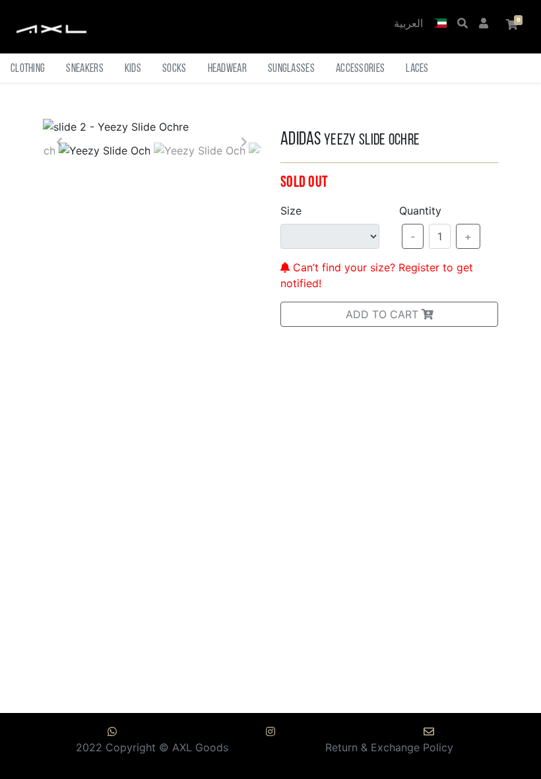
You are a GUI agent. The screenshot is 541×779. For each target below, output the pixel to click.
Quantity (420, 210)
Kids (133, 69)
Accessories (360, 69)
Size (291, 210)
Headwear (227, 69)
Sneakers (84, 69)
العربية (408, 24)
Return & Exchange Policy (389, 747)
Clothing (28, 69)
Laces (417, 69)
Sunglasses (291, 69)
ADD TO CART (384, 314)
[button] (440, 24)
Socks (174, 69)
